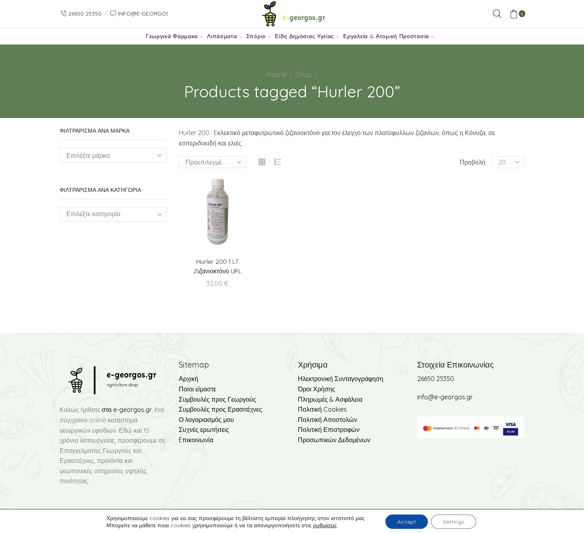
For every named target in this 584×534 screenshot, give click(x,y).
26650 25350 (435, 379)
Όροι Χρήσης (316, 389)
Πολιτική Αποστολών (327, 420)
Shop (303, 74)
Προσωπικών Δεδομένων (334, 440)
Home (276, 74)
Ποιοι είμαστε (197, 389)
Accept (406, 521)
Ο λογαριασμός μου (206, 420)
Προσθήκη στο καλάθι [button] (234, 214)
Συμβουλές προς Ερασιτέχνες (220, 409)
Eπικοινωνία (196, 440)
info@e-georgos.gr (445, 397)
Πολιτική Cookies (322, 409)
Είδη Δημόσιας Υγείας (304, 36)
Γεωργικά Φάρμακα (172, 36)
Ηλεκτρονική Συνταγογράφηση (340, 379)
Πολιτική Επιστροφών (329, 429)
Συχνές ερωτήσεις (204, 429)
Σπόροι (256, 36)
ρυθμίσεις (325, 525)
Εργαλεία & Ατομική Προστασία (386, 36)
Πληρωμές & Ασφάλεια (330, 399)
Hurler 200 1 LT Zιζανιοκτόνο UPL (217, 266)
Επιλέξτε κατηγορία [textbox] (93, 214)
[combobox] (113, 214)
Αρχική (188, 379)
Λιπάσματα (222, 36)
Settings (453, 521)
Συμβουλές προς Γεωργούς (217, 399)
